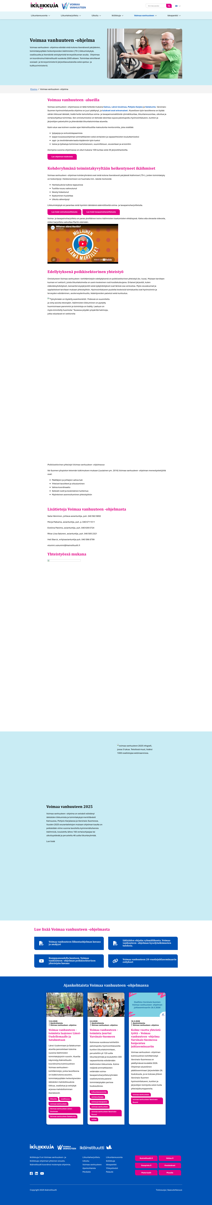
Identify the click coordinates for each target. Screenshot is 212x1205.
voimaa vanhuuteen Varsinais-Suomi (104, 1113)
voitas (94, 1119)
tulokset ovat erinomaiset (115, 110)
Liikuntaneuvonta (39, 15)
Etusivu (33, 89)
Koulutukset (170, 1165)
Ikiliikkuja (116, 15)
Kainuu (107, 106)
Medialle (86, 1171)
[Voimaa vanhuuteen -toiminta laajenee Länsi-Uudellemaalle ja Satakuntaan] (64, 1005)
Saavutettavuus (174, 1189)
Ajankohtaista (56, 1023)
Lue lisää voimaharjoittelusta (64, 212)
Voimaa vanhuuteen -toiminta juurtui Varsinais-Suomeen (104, 1033)
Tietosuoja (161, 1189)
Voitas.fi (169, 1158)
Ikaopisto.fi (146, 1165)
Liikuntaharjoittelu (69, 15)
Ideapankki (173, 15)
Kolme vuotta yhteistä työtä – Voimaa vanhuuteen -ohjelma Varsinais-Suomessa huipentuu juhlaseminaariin (146, 1038)
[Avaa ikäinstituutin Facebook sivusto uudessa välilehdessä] (31, 1173)
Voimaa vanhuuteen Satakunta (63, 1116)
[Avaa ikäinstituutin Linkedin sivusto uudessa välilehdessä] (36, 1173)
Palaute (109, 1171)
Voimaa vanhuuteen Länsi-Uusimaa (61, 1110)
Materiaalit (146, 1172)
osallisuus (65, 1099)
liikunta (53, 1099)
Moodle (170, 1172)
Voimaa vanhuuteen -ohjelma (63, 1025)
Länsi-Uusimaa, (119, 106)
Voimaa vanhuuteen (144, 15)
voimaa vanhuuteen (58, 1104)
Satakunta (150, 106)
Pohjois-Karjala (135, 106)
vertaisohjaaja (97, 1097)
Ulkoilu (95, 15)
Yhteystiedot (112, 1168)
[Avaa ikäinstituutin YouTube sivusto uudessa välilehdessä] (42, 1173)
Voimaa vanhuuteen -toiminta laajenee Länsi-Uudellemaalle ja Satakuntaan (65, 1035)
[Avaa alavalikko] (48, 15)
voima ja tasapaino (99, 1101)
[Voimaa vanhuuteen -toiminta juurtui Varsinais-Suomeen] (106, 1005)
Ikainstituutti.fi (146, 1158)
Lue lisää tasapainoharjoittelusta (101, 212)
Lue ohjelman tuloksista (62, 156)
